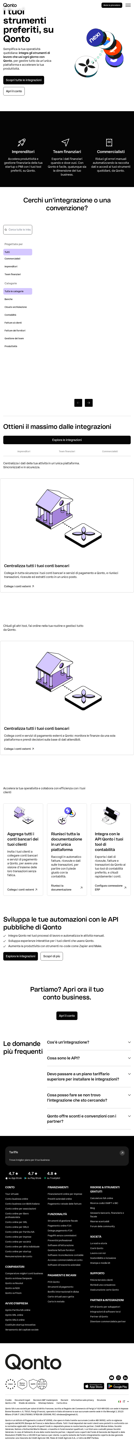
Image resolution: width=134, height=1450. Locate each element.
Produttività (11, 346)
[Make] (50, 285)
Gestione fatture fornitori (61, 1250)
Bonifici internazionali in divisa (63, 1291)
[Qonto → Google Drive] (116, 288)
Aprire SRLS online (15, 1320)
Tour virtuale (12, 1194)
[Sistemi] (50, 331)
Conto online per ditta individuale (22, 1246)
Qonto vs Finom (13, 1293)
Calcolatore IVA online (101, 1198)
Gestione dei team (14, 338)
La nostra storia (98, 1243)
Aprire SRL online (14, 1315)
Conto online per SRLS (17, 1227)
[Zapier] (83, 240)
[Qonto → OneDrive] (50, 372)
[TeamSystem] (83, 370)
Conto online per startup (18, 1251)
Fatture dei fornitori (15, 330)
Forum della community (102, 1226)
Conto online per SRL (16, 1222)
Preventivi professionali (60, 1240)
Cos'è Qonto (96, 1248)
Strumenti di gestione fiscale (63, 1220)
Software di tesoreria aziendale (64, 1265)
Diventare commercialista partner (108, 1321)
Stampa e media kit (100, 1263)
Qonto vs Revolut (14, 1283)
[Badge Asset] (111, 1377)
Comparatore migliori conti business (24, 1273)
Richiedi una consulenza (102, 1285)
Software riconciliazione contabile (66, 1255)
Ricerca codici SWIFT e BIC (104, 1203)
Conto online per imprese (18, 1237)
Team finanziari (13, 274)
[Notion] (83, 285)
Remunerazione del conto (18, 1256)
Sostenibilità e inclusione (103, 1258)
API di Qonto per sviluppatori (105, 1306)
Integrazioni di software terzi (105, 1311)
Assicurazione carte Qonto (104, 1289)
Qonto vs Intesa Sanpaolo (18, 1278)
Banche (9, 299)
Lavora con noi (98, 1253)
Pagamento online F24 (59, 1225)
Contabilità (10, 315)
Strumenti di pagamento (60, 1287)
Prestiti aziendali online (60, 1199)
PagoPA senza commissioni (62, 1235)
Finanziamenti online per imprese (65, 1194)
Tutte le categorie (14, 291)
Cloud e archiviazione (16, 307)
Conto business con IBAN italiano (22, 1203)
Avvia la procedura (111, 5)
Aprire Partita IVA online (17, 1310)
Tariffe (13, 1152)
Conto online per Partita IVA (19, 1232)
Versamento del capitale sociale (22, 1329)
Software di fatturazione (61, 1245)
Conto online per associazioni (20, 1208)
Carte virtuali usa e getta (61, 1296)
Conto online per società (18, 1241)
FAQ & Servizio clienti (101, 1280)
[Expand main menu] (128, 5)
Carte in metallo (56, 1301)
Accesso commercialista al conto (65, 1260)
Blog (92, 1208)
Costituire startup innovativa (20, 1324)
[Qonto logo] (10, 5)
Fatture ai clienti (13, 322)
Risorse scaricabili (99, 1221)
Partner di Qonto (99, 1316)
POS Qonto (54, 1282)
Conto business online (16, 1199)
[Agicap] (83, 329)
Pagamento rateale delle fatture (65, 1203)
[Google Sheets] (50, 243)
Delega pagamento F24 (60, 1230)
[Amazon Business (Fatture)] (116, 374)
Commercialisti (12, 258)
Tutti (7, 252)
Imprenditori (11, 266)
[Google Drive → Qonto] (116, 245)
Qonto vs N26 (12, 1288)
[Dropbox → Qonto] (116, 330)
